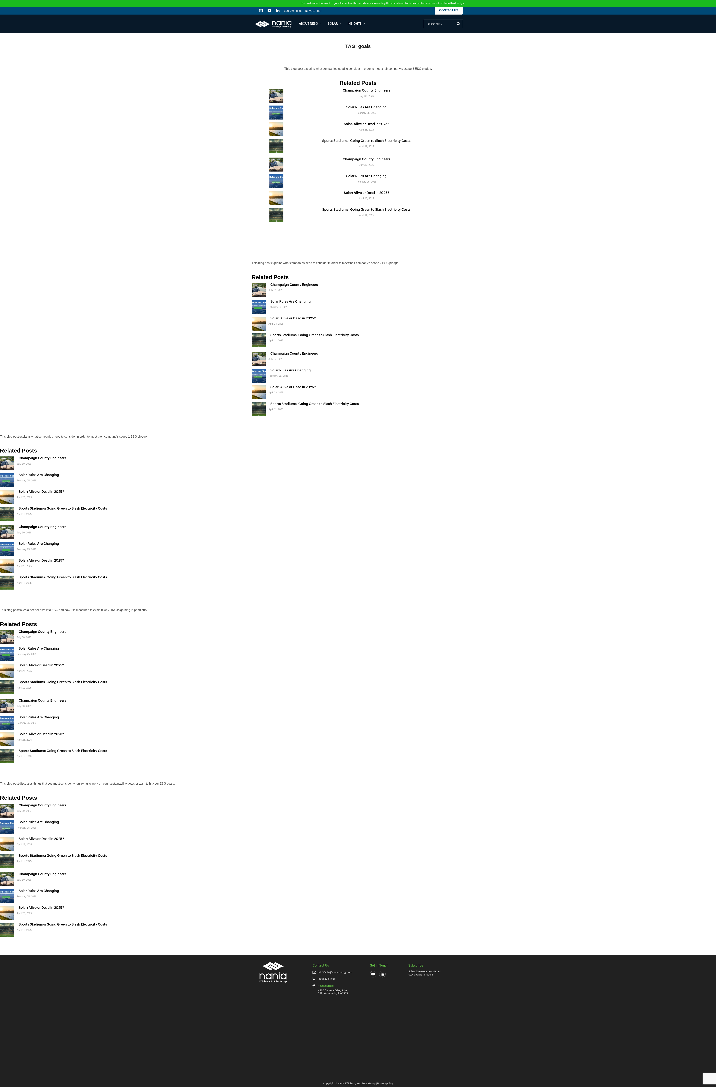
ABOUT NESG (308, 23)
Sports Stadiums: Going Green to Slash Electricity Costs (366, 140)
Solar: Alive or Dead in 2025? (366, 124)
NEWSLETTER (313, 11)
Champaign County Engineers (366, 90)
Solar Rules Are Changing (366, 107)
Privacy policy (385, 1083)
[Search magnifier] (458, 23)
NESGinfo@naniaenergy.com (335, 972)
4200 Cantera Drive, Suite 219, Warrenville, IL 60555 (333, 992)
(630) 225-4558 (327, 978)
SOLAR (333, 23)
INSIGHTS (355, 23)
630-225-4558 (293, 11)
